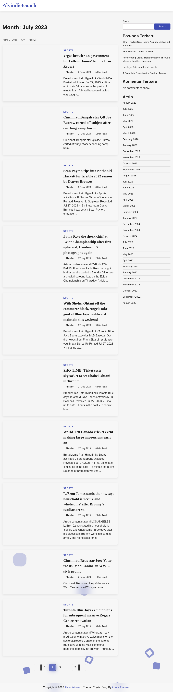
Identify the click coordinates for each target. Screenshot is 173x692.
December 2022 (131, 278)
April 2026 (128, 127)
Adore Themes (121, 687)
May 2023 (128, 254)
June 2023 (128, 248)
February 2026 (131, 139)
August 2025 (129, 175)
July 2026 (128, 108)
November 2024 (131, 230)
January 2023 (130, 272)
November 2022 (131, 284)
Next (82, 667)
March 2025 (129, 205)
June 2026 (128, 115)
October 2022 (130, 290)
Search (127, 21)
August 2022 (129, 302)
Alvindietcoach (19, 5)
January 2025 (130, 218)
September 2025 (132, 169)
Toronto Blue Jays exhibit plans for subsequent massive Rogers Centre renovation (87, 615)
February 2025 (131, 212)
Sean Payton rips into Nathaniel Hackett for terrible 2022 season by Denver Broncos (87, 176)
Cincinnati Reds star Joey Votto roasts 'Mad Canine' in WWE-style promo (87, 566)
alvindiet (70, 72)
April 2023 (128, 260)
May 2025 (128, 193)
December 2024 (131, 224)
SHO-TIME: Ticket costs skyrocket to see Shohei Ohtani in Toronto (86, 375)
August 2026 (129, 102)
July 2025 (128, 181)
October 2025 (130, 163)
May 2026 (128, 121)
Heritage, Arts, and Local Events (140, 67)
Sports (68, 50)
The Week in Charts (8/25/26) (138, 51)
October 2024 (130, 236)
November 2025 (131, 157)
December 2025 (131, 151)
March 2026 (129, 133)
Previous (37, 667)
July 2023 (128, 242)
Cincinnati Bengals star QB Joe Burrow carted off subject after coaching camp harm (87, 122)
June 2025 (128, 187)
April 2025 (128, 199)
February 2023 (131, 266)
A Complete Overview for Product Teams (144, 73)
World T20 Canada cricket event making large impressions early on (88, 437)
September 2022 (132, 296)
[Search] (167, 5)
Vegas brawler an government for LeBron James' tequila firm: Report (87, 61)
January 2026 (130, 145)
